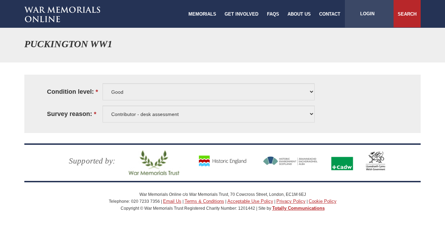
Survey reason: (69, 114)
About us (299, 14)
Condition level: (70, 92)
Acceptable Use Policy (250, 201)
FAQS (273, 14)
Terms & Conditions (204, 201)
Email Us (172, 201)
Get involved (241, 14)
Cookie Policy (323, 201)
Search (407, 14)
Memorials (202, 14)
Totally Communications (298, 208)
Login (367, 13)
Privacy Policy (291, 201)
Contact (329, 14)
